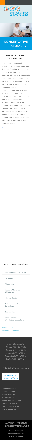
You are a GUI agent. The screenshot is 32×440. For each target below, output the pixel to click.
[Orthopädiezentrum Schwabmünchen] (16, 15)
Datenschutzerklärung (17, 426)
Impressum (21, 423)
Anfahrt (9, 423)
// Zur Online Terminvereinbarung (16, 368)
